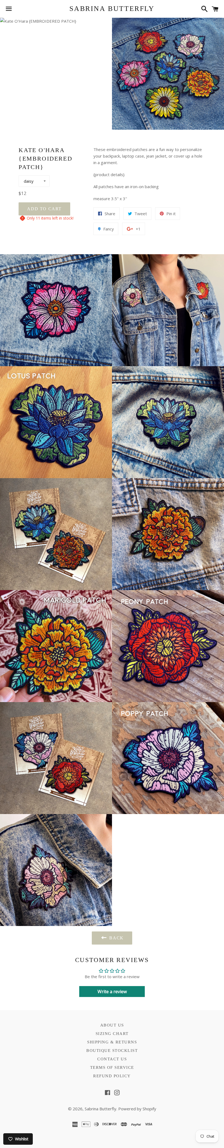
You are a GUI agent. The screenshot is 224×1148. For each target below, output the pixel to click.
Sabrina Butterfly (111, 9)
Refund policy (112, 1076)
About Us (112, 1025)
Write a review (112, 992)
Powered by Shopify (137, 1108)
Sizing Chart (112, 1033)
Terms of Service (112, 1067)
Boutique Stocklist (112, 1050)
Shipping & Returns (112, 1042)
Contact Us (112, 1059)
